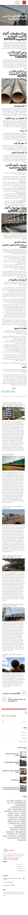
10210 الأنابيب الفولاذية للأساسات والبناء (11, 762)
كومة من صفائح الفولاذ (10, 831)
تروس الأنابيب (16, 815)
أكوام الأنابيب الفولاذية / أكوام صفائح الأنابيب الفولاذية (11, 655)
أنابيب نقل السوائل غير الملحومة (20, 805)
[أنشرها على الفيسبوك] (13, 391)
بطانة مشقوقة (10, 821)
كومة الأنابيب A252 (18, 800)
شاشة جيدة (5, 836)
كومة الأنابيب (10, 813)
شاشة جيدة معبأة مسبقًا (13, 817)
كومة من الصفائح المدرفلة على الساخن (19, 809)
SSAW (18, 823)
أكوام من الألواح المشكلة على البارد (20, 802)
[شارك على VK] (5, 391)
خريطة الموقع (5, 856)
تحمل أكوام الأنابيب (15, 780)
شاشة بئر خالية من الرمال (12, 819)
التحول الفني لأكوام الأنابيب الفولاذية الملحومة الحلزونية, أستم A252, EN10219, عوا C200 (12, 556)
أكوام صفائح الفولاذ (23, 741)
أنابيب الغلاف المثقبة (8, 811)
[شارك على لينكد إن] (8, 391)
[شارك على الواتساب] (2, 391)
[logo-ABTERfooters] (9, 850)
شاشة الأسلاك (23, 838)
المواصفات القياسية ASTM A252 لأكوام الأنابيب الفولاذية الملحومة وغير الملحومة (12, 605)
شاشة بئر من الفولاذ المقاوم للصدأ (20, 825)
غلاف (8, 800)
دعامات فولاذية (24, 735)
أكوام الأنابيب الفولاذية (14, 829)
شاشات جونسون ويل (22, 811)
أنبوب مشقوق (23, 823)
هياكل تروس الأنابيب (22, 817)
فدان (8, 802)
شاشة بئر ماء (24, 732)
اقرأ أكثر (3, 450)
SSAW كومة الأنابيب (12, 823)
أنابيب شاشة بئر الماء (11, 833)
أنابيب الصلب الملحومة (12, 836)
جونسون (9, 809)
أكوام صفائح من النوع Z (22, 840)
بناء (11, 802)
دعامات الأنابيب (10, 815)
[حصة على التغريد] (10, 391)
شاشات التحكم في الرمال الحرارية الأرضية (18, 807)
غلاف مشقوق (16, 821)
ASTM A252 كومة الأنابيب (8, 454)
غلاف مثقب (15, 811)
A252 (24, 800)
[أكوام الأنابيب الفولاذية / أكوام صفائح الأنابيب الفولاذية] (13, 672)
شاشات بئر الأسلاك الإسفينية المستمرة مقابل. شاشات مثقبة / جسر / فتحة (10, 788)
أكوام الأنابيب (22, 11)
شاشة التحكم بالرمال (22, 819)
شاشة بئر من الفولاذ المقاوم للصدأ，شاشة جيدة (18, 827)
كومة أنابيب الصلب (23, 829)
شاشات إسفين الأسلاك (22, 836)
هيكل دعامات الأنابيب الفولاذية (21, 831)
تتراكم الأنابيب (23, 813)
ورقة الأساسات (23, 821)
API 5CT (11, 800)
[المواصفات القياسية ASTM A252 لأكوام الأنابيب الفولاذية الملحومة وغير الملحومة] (13, 621)
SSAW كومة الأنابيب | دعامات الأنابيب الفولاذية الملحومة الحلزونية (12, 507)
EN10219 (14, 388)
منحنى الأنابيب (16, 813)
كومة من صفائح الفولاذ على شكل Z (13, 838)
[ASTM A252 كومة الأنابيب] (13, 470)
